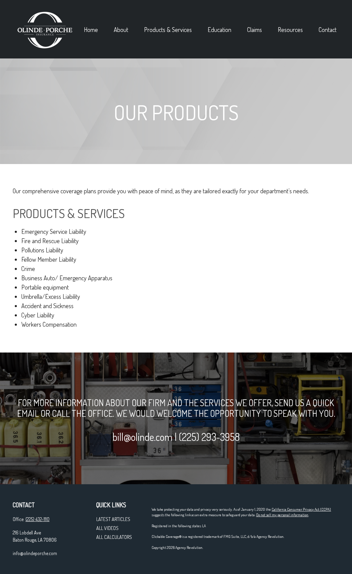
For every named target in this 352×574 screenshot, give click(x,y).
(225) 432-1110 (37, 519)
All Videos (107, 528)
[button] (91, 29)
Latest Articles (113, 519)
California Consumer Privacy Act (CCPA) (301, 509)
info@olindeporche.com (35, 553)
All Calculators (114, 537)
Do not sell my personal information (282, 514)
